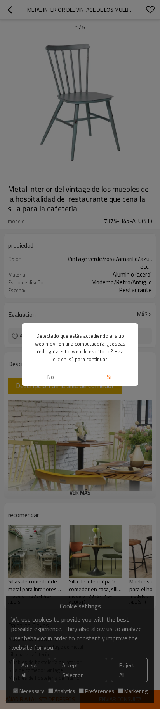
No (50, 376)
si (109, 376)
